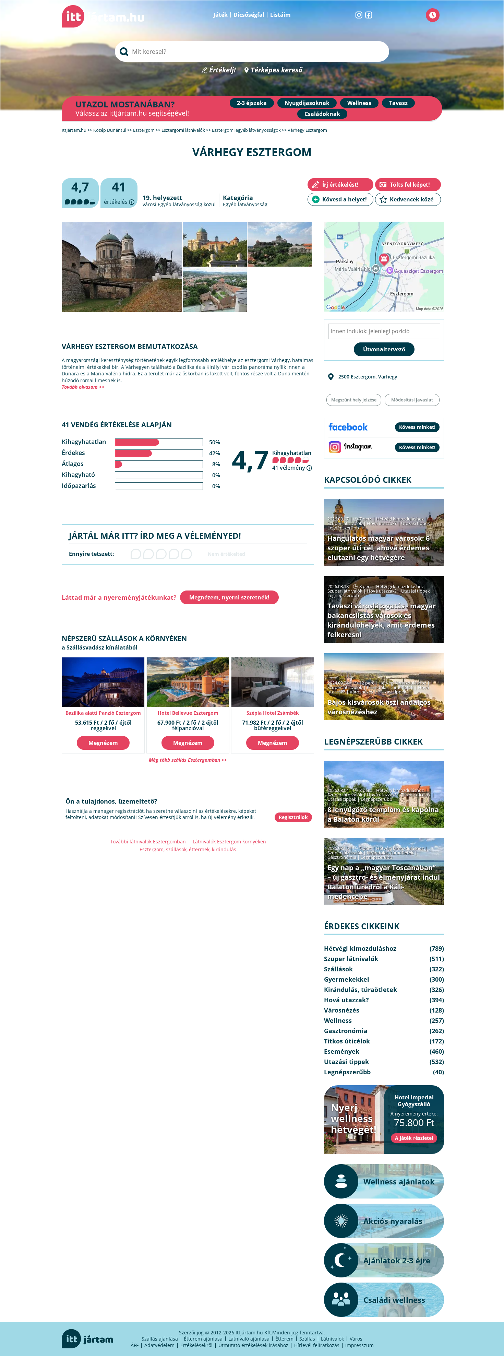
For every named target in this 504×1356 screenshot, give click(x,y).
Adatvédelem (159, 1345)
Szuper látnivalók (344, 523)
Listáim (280, 15)
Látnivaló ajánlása (248, 1338)
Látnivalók (332, 1338)
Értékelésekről (196, 1345)
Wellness (359, 103)
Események (341, 1051)
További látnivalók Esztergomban (148, 841)
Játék (221, 15)
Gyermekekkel (346, 979)
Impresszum (359, 1345)
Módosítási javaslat (412, 400)
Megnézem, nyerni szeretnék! (229, 597)
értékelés (118, 193)
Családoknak (322, 114)
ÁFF (135, 1345)
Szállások (338, 969)
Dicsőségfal (248, 15)
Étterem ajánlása (203, 1338)
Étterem (284, 1338)
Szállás (307, 1338)
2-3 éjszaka (252, 103)
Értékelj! (222, 70)
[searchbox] (252, 51)
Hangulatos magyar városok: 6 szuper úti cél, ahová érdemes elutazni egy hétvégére (378, 548)
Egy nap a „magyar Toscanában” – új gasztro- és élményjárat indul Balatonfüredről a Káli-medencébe (383, 882)
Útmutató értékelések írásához (253, 1345)
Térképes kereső (276, 70)
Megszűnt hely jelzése (353, 400)
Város (356, 1338)
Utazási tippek (415, 523)
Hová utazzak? (382, 523)
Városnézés (361, 692)
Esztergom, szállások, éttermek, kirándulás (188, 849)
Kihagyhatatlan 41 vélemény (291, 460)
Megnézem (103, 743)
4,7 (250, 459)
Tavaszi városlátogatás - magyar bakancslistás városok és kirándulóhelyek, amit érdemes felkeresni (381, 620)
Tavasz (398, 103)
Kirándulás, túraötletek (390, 687)
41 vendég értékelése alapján (117, 424)
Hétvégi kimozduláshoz (400, 519)
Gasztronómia (341, 857)
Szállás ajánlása (160, 1338)
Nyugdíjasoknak (307, 103)
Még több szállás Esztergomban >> (188, 760)
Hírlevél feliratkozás (316, 1345)
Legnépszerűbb (343, 528)
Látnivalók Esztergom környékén (229, 841)
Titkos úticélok (416, 795)
